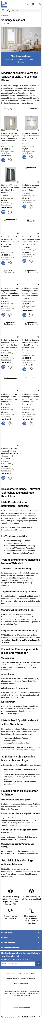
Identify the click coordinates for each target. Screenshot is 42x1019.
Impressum (10, 974)
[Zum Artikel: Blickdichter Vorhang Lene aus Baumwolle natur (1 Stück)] (31, 174)
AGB (32, 974)
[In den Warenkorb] (3, 160)
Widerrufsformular (27, 978)
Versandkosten (6, 153)
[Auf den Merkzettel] (10, 160)
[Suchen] (9, 10)
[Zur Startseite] (4, 4)
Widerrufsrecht (11, 978)
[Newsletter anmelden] (38, 963)
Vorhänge (5, 15)
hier (28, 995)
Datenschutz (23, 974)
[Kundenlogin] (33, 4)
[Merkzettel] (26, 4)
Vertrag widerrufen (21, 983)
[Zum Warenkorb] (39, 4)
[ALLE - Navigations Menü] (2, 10)
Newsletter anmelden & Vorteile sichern (16, 959)
